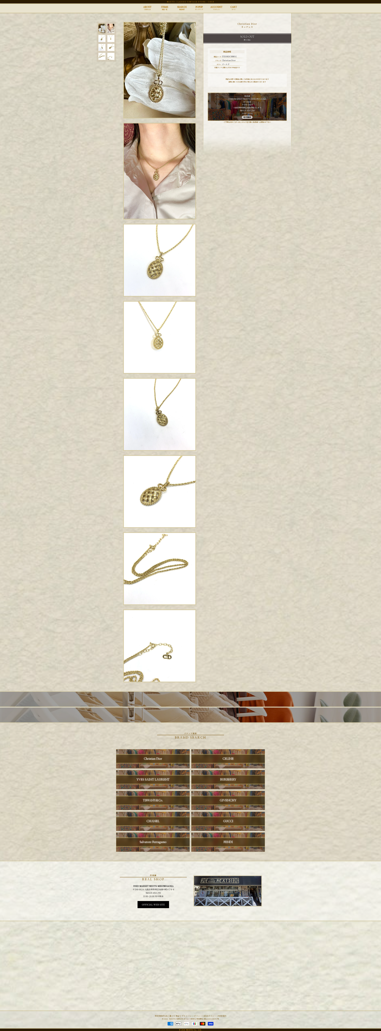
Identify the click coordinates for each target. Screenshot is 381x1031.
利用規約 (222, 1015)
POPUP (199, 8)
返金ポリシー (210, 1015)
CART (233, 8)
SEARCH (182, 8)
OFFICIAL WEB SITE (153, 904)
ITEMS (164, 8)
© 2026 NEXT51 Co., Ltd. (190, 1030)
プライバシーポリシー (191, 1015)
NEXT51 (171, 1)
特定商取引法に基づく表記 (167, 1015)
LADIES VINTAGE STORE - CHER (196, 1)
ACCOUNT (216, 8)
